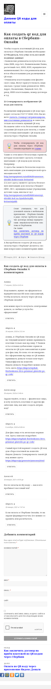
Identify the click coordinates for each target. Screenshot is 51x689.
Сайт (6, 600)
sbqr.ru (23, 257)
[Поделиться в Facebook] (2, 675)
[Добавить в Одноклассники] (12, 675)
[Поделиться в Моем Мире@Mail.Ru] (7, 675)
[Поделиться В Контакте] (22, 675)
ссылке (38, 148)
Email (7, 590)
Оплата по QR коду (37, 257)
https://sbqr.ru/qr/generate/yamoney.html (24, 460)
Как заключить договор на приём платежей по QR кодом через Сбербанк (29, 234)
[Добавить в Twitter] (17, 675)
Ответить (9, 318)
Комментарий (11, 548)
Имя (6, 580)
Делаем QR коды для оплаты (20, 20)
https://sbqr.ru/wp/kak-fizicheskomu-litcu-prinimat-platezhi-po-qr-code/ (25, 371)
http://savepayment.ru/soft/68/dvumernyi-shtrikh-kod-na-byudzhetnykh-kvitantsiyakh (24, 198)
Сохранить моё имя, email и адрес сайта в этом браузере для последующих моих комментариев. (24, 616)
